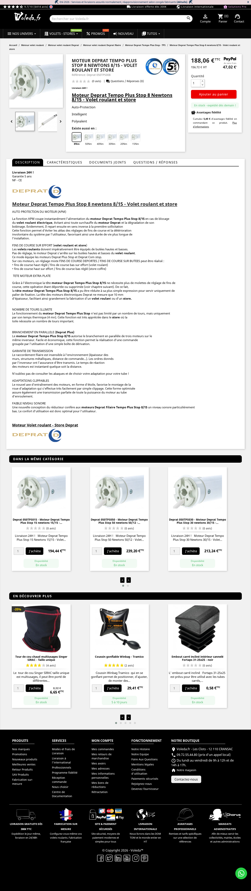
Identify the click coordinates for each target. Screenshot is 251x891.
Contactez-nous (186, 779)
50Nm (88, 144)
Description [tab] (27, 162)
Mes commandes (103, 749)
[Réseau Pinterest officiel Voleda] (145, 858)
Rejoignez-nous (141, 784)
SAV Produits (20, 774)
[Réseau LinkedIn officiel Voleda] (118, 858)
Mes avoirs (99, 763)
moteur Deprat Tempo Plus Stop (114, 219)
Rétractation (100, 792)
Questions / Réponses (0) (125, 81)
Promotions (19, 754)
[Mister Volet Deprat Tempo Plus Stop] (36, 435)
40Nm (100, 144)
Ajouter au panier (213, 94)
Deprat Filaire (105, 407)
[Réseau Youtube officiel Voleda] (127, 858)
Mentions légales (142, 764)
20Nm (123, 144)
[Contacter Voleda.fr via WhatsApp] (241, 873)
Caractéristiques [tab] (64, 162)
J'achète (35, 551)
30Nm (112, 144)
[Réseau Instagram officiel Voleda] (136, 858)
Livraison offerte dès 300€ (146, 7)
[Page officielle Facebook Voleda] (100, 858)
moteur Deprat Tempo (68, 283)
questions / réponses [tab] (155, 162)
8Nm (77, 144)
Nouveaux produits (24, 759)
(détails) (182, 2)
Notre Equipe (140, 754)
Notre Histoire (140, 749)
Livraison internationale (195, 7)
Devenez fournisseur (145, 789)
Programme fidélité (64, 772)
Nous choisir (60, 787)
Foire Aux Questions (144, 759)
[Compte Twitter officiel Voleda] (109, 858)
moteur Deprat (54, 313)
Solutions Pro (234, 7)
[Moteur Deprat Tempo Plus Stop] (36, 191)
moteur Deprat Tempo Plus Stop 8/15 (49, 291)
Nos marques (21, 749)
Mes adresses (101, 768)
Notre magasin (183, 770)
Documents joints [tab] (107, 162)
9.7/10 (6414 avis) (26, 6)
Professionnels (61, 767)
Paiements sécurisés (144, 779)
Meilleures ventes (23, 764)
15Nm (135, 144)
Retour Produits (22, 769)
